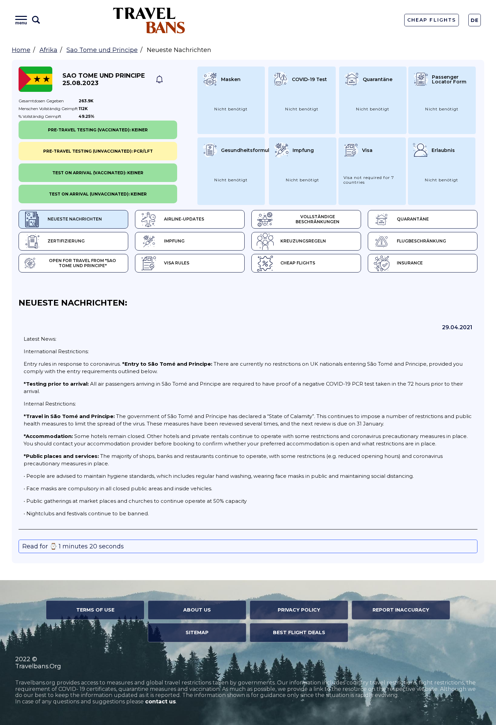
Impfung (174, 240)
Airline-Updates (184, 219)
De (475, 20)
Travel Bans (149, 20)
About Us (197, 610)
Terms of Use (95, 610)
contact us (160, 701)
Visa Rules (176, 262)
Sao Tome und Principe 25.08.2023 (103, 79)
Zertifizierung (66, 240)
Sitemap (197, 632)
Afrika (48, 50)
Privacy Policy (299, 610)
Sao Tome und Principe (102, 50)
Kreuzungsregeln (303, 240)
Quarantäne (413, 219)
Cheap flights (297, 262)
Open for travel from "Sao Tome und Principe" (82, 263)
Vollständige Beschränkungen (317, 219)
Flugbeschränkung (421, 240)
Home (21, 50)
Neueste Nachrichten (75, 219)
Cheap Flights (431, 20)
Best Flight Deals (299, 632)
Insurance (410, 262)
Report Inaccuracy (401, 610)
